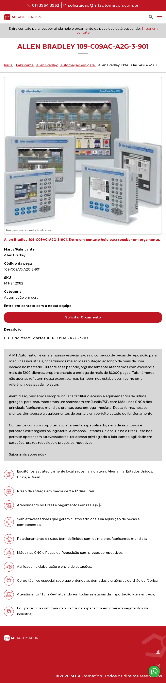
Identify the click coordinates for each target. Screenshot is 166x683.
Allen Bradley (47, 65)
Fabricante (25, 65)
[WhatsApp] (154, 671)
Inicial (8, 65)
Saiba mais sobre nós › (27, 454)
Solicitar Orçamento (83, 317)
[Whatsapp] (158, 661)
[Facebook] (158, 652)
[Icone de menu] (159, 17)
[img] (22, 17)
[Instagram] (158, 666)
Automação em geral (78, 65)
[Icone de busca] (151, 17)
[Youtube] (158, 656)
